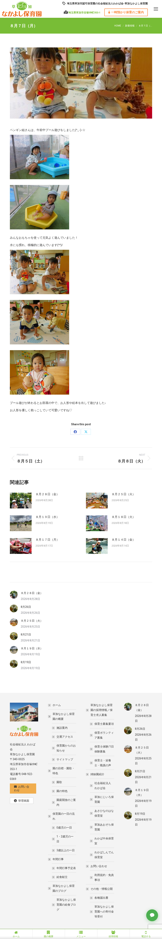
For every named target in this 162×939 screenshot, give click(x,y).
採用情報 (113, 936)
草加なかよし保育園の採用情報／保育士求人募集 (101, 710)
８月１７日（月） (47, 539)
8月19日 (26, 662)
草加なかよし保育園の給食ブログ (66, 904)
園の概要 (48, 936)
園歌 (59, 782)
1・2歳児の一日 (65, 839)
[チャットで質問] (152, 915)
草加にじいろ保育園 (104, 799)
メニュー (81, 936)
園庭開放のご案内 (66, 802)
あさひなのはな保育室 (104, 813)
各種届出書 (101, 897)
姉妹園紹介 (97, 774)
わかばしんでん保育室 (104, 855)
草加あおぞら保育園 (104, 827)
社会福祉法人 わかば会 (102, 786)
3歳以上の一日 (66, 850)
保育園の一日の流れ (64, 816)
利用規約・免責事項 (104, 877)
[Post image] (21, 500)
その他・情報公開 (101, 888)
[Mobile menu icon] (156, 8)
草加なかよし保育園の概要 (64, 716)
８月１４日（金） (123, 539)
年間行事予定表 (66, 868)
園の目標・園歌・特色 (64, 771)
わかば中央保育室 (104, 841)
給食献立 (62, 877)
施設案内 (62, 727)
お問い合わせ (98, 866)
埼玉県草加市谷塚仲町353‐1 (84, 12)
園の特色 (62, 791)
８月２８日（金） (47, 494)
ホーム (57, 705)
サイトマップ (65, 759)
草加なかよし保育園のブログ (64, 888)
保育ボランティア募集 (104, 735)
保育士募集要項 (104, 723)
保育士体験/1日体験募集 (104, 749)
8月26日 (26, 606)
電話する (146, 936)
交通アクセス (65, 736)
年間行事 (58, 859)
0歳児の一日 (64, 827)
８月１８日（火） (123, 517)
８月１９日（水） (47, 517)
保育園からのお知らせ (66, 748)
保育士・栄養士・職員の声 (102, 763)
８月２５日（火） (123, 494)
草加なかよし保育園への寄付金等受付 (104, 911)
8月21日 (26, 634)
